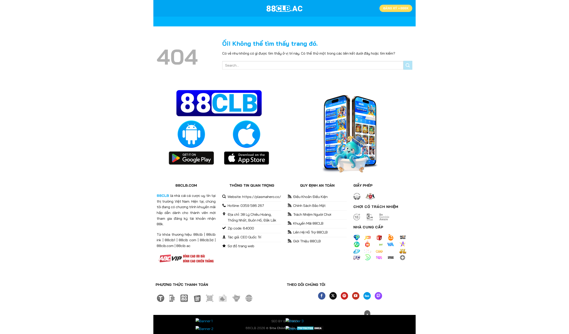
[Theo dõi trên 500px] (367, 296)
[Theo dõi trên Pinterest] (344, 296)
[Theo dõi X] (333, 296)
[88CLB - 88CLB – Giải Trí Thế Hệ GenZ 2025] (284, 8)
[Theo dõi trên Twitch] (378, 296)
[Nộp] (407, 65)
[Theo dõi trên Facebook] (321, 296)
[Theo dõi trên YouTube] (355, 296)
